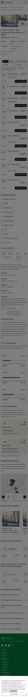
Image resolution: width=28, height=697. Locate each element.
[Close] (26, 678)
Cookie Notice (13, 691)
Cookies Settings (14, 694)
